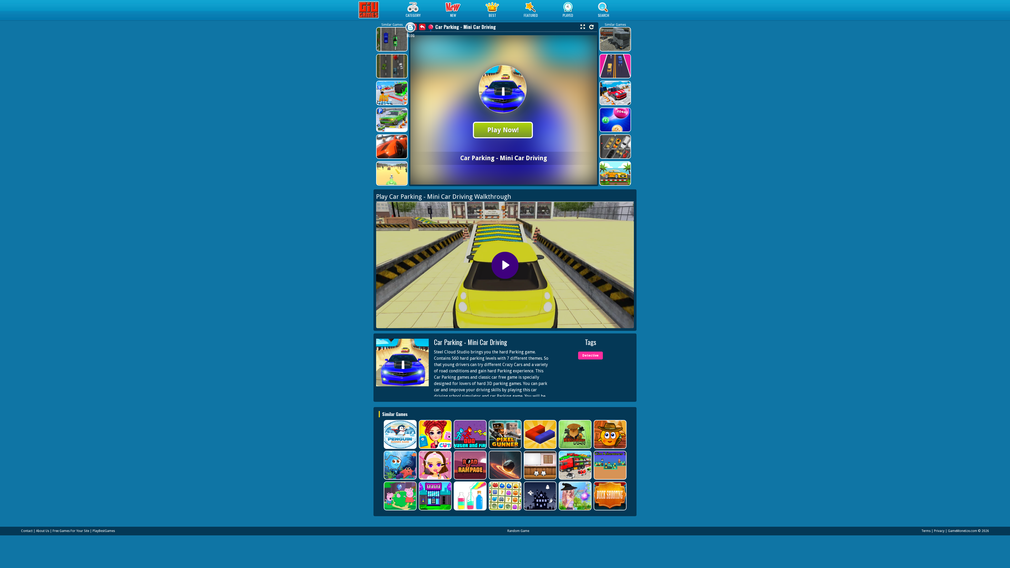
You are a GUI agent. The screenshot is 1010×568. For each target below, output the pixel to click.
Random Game (518, 531)
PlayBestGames (104, 531)
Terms (926, 531)
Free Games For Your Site (71, 531)
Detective (590, 355)
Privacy (939, 531)
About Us (42, 531)
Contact (27, 531)
